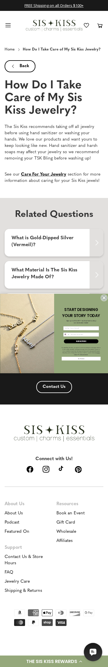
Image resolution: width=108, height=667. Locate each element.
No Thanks (81, 358)
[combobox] (66, 334)
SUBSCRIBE (81, 341)
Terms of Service (83, 354)
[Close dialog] (104, 298)
